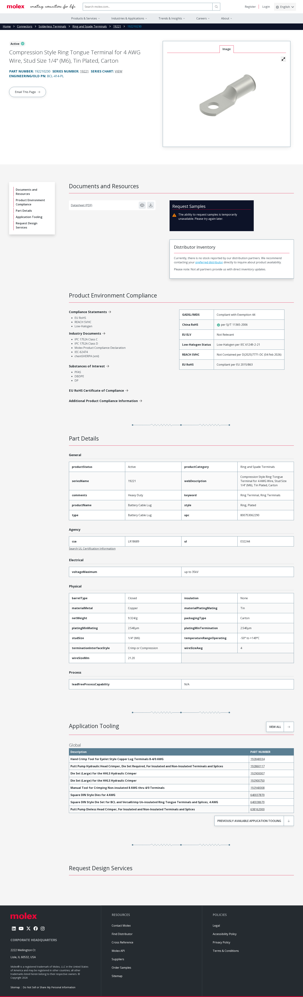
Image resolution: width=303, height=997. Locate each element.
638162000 (257, 809)
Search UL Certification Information (92, 549)
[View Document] (142, 205)
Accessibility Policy (225, 934)
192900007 (257, 773)
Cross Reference (122, 942)
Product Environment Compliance (30, 202)
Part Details (24, 211)
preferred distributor (209, 262)
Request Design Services (26, 225)
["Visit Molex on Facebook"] (35, 928)
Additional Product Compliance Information (103, 401)
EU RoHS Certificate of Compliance (96, 390)
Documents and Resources (26, 192)
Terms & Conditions (226, 951)
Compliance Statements (88, 312)
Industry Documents (85, 333)
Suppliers (118, 959)
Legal (216, 925)
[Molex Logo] (41, 7)
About (225, 18)
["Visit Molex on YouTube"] (21, 928)
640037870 (257, 795)
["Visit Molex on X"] (28, 928)
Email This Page (25, 92)
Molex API (118, 951)
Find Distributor (122, 934)
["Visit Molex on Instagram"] (42, 928)
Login (266, 7)
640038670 (257, 802)
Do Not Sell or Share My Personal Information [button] (49, 987)
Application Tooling (29, 217)
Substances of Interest (87, 366)
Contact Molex (121, 925)
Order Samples (121, 968)
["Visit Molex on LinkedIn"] (14, 928)
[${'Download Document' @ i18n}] (150, 205)
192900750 (257, 781)
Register (250, 7)
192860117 (257, 766)
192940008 (257, 788)
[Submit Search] (216, 7)
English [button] (285, 7)
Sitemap (15, 987)
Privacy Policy (221, 942)
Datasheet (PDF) (81, 205)
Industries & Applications (127, 18)
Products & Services (84, 18)
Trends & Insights (170, 18)
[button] (283, 59)
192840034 (257, 759)
